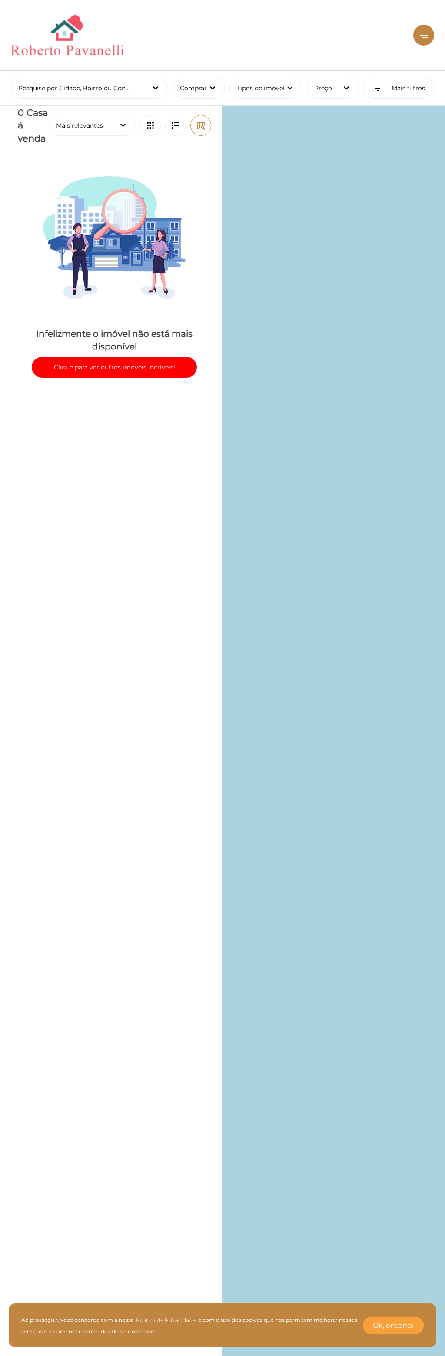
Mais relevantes (92, 125)
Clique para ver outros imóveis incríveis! (114, 367)
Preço (333, 88)
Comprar (199, 88)
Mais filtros (398, 88)
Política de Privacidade (166, 1320)
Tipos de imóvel (269, 88)
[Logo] (207, 35)
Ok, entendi (393, 1325)
